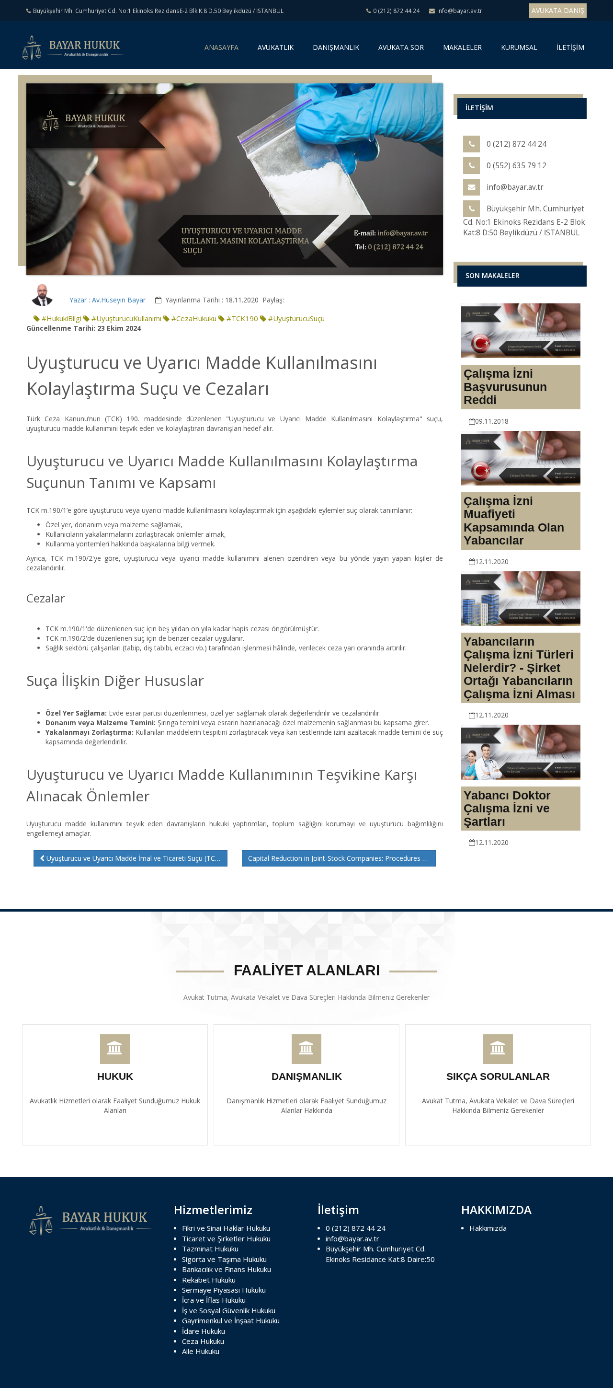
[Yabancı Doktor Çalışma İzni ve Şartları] (520, 751)
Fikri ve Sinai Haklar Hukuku (226, 1228)
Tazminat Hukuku (210, 1248)
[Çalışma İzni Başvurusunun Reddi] (520, 330)
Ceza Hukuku (203, 1341)
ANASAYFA (223, 50)
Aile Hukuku (200, 1351)
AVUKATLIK (276, 47)
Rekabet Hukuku (209, 1279)
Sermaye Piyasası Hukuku (224, 1290)
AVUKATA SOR (401, 47)
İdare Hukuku (203, 1331)
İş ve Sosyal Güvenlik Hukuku (228, 1310)
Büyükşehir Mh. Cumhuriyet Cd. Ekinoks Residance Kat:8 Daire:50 (380, 1253)
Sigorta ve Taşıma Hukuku (224, 1259)
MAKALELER (462, 47)
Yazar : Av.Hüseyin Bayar (107, 299)
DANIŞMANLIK (336, 47)
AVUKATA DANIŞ (558, 10)
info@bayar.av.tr (352, 1238)
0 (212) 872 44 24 (356, 1228)
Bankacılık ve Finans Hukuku (226, 1269)
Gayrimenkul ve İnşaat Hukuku (231, 1320)
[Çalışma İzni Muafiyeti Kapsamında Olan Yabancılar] (520, 457)
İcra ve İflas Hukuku (214, 1300)
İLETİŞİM (570, 47)
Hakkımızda (488, 1228)
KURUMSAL (519, 47)
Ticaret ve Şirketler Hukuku (226, 1238)
